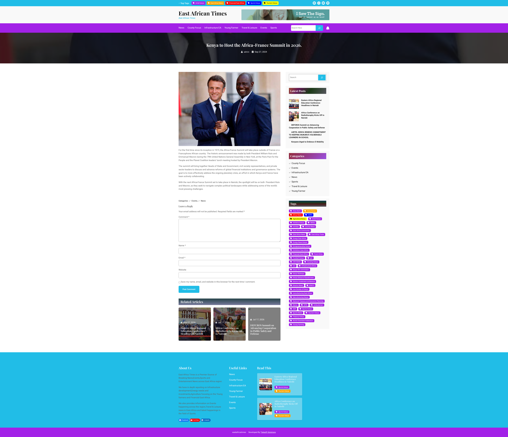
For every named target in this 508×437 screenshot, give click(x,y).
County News (310, 226)
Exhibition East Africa (300, 250)
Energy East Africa (299, 238)
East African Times (203, 13)
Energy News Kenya (300, 242)
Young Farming (298, 324)
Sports (295, 181)
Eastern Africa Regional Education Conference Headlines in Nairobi (193, 331)
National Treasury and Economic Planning (308, 301)
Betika (312, 222)
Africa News (297, 215)
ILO (294, 266)
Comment (184, 217)
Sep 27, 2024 (261, 51)
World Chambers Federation (303, 320)
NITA (305, 305)
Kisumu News (298, 285)
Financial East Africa (236, 3)
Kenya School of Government (303, 277)
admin (246, 52)
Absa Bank (297, 211)
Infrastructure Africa (309, 266)
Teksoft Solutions (268, 432)
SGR (294, 309)
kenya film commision (301, 269)
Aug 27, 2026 (189, 322)
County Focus (298, 163)
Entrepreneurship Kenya (301, 246)
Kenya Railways (298, 273)
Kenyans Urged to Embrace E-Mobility (307, 141)
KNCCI (311, 285)
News (203, 201)
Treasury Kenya (298, 316)
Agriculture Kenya (299, 219)
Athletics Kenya (298, 222)
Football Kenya (298, 258)
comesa (296, 226)
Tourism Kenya (272, 3)
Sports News (297, 313)
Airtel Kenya (200, 3)
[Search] (319, 28)
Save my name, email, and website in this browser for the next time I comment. (218, 281)
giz (311, 258)
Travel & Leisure (299, 186)
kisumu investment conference (304, 281)
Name (182, 245)
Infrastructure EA (300, 172)
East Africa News (217, 3)
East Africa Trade (318, 234)
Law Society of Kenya (300, 289)
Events (194, 201)
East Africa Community (301, 230)
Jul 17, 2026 (224, 322)
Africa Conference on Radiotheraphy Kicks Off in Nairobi (229, 331)
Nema (295, 305)
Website (182, 269)
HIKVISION (297, 262)
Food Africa (318, 254)
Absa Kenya (311, 211)
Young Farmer (298, 191)
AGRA (310, 215)
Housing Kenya (312, 262)
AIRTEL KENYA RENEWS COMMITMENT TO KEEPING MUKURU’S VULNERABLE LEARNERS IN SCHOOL (307, 135)
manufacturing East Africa (302, 293)
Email (182, 257)
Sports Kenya (255, 3)
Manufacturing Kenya (300, 297)
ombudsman (318, 305)
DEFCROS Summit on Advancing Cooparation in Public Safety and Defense (263, 329)
